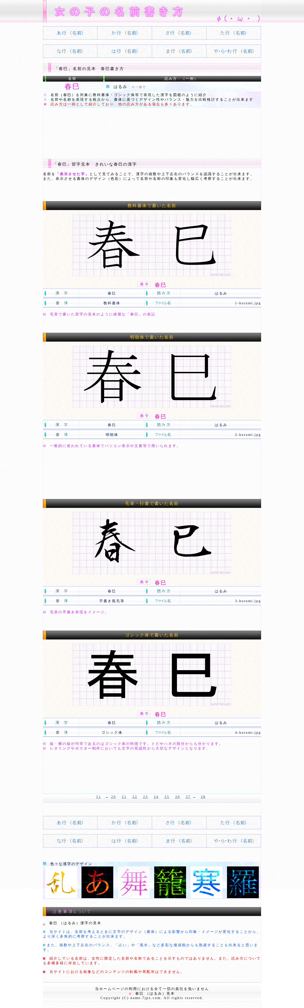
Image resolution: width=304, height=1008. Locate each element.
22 (134, 797)
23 (145, 797)
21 (124, 797)
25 (166, 797)
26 (177, 797)
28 (203, 797)
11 (98, 797)
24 (156, 797)
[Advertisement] (124, 130)
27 (188, 797)
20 (113, 797)
